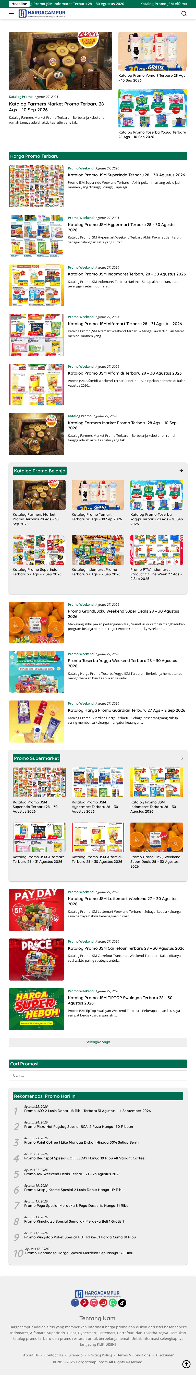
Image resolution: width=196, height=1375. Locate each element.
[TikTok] (122, 1303)
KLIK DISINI (106, 1344)
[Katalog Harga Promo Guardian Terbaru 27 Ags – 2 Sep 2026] (36, 721)
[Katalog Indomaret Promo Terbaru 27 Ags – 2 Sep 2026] (98, 550)
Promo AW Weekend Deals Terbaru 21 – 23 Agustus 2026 (72, 1174)
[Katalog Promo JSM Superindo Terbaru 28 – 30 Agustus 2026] (36, 186)
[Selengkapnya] (181, 470)
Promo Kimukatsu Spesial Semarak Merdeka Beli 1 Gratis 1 (74, 1221)
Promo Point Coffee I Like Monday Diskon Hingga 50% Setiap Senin (81, 1142)
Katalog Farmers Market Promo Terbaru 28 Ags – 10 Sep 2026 (36, 519)
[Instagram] (94, 1302)
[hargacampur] (41, 13)
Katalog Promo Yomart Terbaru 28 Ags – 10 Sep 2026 (151, 77)
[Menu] (12, 13)
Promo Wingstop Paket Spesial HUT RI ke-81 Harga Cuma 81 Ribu (80, 1237)
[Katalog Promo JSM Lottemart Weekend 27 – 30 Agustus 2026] (36, 910)
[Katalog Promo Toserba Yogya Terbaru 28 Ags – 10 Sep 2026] (152, 108)
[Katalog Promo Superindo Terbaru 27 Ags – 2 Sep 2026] (39, 550)
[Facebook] (75, 1302)
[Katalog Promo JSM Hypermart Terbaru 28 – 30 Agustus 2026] (36, 236)
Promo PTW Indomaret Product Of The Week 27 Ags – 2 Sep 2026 (156, 574)
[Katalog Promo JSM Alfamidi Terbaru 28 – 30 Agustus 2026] (36, 384)
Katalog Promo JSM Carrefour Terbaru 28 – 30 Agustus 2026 (126, 948)
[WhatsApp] (113, 1302)
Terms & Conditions (133, 1355)
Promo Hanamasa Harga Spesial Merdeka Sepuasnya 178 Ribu (79, 1253)
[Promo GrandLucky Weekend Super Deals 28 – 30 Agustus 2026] (36, 622)
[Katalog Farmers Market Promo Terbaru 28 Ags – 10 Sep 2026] (60, 61)
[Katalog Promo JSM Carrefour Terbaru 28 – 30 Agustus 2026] (36, 959)
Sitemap (76, 1355)
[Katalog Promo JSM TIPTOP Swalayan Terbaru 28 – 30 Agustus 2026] (36, 1009)
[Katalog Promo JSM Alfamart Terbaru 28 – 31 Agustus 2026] (36, 335)
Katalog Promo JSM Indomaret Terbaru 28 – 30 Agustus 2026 (127, 273)
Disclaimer (165, 1355)
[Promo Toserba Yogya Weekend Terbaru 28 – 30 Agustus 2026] (36, 672)
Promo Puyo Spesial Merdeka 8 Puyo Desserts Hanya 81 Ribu (76, 1205)
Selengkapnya (98, 1042)
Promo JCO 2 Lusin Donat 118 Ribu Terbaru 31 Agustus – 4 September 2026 (87, 1110)
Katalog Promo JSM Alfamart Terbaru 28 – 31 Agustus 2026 (125, 323)
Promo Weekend (81, 168)
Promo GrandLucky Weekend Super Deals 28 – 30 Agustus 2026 (155, 861)
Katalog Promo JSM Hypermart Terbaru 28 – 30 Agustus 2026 (95, 807)
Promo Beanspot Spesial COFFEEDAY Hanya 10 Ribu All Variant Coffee (84, 1158)
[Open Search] (184, 13)
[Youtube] (103, 1302)
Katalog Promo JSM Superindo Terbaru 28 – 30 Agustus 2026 (126, 174)
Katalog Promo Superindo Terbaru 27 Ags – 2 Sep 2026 (37, 571)
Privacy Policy (100, 1355)
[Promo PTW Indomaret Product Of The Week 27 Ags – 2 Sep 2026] (156, 550)
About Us (31, 1355)
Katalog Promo (21, 96)
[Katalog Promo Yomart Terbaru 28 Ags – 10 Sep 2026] (152, 51)
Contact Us (53, 1355)
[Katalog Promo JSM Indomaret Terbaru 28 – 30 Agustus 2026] (36, 285)
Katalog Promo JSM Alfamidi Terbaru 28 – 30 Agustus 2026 (125, 373)
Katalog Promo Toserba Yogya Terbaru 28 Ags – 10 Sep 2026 (152, 134)
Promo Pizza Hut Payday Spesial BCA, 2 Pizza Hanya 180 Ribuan (78, 1126)
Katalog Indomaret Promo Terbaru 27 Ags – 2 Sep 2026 (96, 571)
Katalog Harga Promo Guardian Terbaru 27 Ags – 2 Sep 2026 (126, 710)
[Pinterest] (84, 1302)
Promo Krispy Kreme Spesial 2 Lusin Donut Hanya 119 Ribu (74, 1189)
